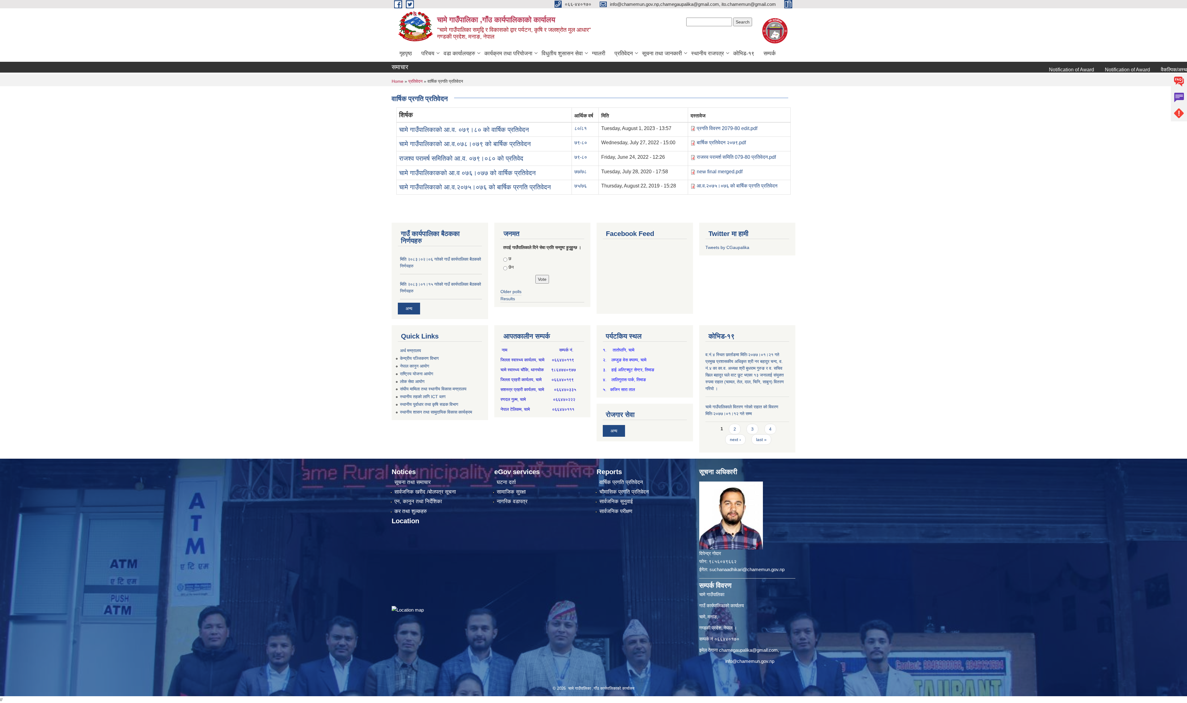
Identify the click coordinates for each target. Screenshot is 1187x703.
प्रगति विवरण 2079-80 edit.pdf (727, 128)
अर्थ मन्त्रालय (410, 350)
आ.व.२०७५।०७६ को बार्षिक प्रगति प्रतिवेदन (737, 185)
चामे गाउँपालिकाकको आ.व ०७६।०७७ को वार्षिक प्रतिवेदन (467, 172)
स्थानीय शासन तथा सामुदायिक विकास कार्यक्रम (436, 412)
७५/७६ (580, 185)
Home (397, 81)
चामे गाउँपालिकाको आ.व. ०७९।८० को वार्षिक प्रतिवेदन (464, 129)
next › (735, 439)
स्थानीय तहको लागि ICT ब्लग (422, 396)
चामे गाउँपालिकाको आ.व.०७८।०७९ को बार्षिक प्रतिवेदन (465, 143)
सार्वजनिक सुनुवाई (616, 501)
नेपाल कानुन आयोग (414, 366)
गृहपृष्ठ (405, 53)
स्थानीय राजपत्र (707, 53)
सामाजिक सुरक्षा (511, 492)
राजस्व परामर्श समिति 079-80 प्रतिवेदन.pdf (736, 157)
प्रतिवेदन (624, 53)
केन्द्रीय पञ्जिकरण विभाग (419, 358)
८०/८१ (580, 128)
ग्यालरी (598, 53)
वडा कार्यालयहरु (459, 53)
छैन (511, 267)
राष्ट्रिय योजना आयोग (416, 373)
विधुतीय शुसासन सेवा (562, 53)
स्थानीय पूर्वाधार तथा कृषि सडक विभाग (429, 404)
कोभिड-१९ (743, 53)
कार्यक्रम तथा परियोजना (508, 53)
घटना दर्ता (506, 482)
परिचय (427, 53)
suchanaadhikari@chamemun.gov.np (747, 569)
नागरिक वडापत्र (512, 501)
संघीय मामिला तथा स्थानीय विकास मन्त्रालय (433, 388)
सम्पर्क (770, 53)
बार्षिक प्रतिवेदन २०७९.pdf (721, 142)
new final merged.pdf (719, 171)
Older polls (510, 291)
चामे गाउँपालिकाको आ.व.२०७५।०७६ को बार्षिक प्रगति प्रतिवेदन (475, 187)
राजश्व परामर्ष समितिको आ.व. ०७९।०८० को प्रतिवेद (461, 158)
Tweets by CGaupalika (727, 247)
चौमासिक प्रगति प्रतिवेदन (624, 492)
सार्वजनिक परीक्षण (615, 511)
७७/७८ (580, 171)
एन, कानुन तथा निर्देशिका (418, 501)
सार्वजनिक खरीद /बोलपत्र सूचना (425, 492)
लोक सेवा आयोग (412, 381)
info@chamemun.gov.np (749, 661)
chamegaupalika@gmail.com (748, 650)
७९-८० (580, 142)
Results (507, 298)
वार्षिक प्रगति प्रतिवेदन (621, 482)
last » (761, 439)
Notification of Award (1041, 69)
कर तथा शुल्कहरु (410, 511)
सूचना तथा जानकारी (662, 53)
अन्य (409, 308)
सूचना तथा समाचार (412, 482)
